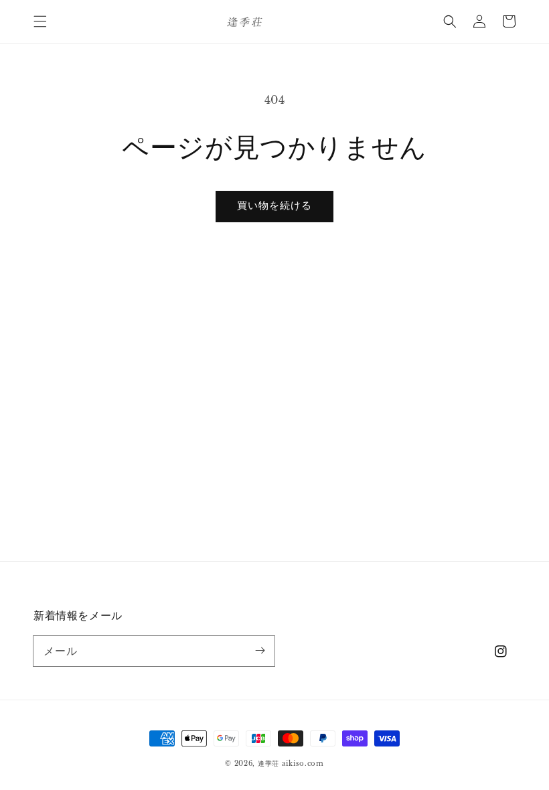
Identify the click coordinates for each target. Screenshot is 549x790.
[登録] (259, 650)
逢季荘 (268, 763)
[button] (40, 21)
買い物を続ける (274, 205)
